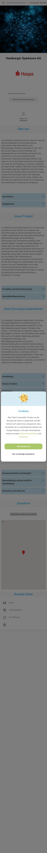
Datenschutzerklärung (29, 433)
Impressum (23, 437)
